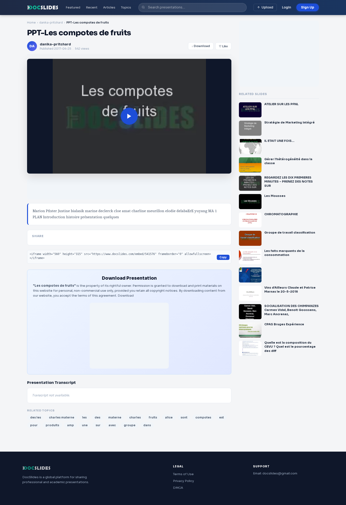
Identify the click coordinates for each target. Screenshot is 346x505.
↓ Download (201, 46)
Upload (267, 7)
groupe (129, 425)
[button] (129, 116)
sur (98, 425)
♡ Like (223, 46)
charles (135, 417)
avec (112, 425)
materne (114, 417)
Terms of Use (183, 474)
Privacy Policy (183, 481)
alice (169, 417)
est (221, 417)
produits (52, 425)
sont (184, 417)
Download (126, 296)
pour (34, 425)
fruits (153, 417)
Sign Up (307, 7)
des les (35, 417)
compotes (203, 417)
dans (147, 425)
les (84, 417)
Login (286, 7)
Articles (109, 7)
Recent (91, 7)
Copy (223, 257)
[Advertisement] (129, 336)
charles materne (61, 417)
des (97, 417)
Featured (73, 7)
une (85, 425)
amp (70, 425)
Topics (126, 7)
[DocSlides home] (42, 7)
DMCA (178, 488)
